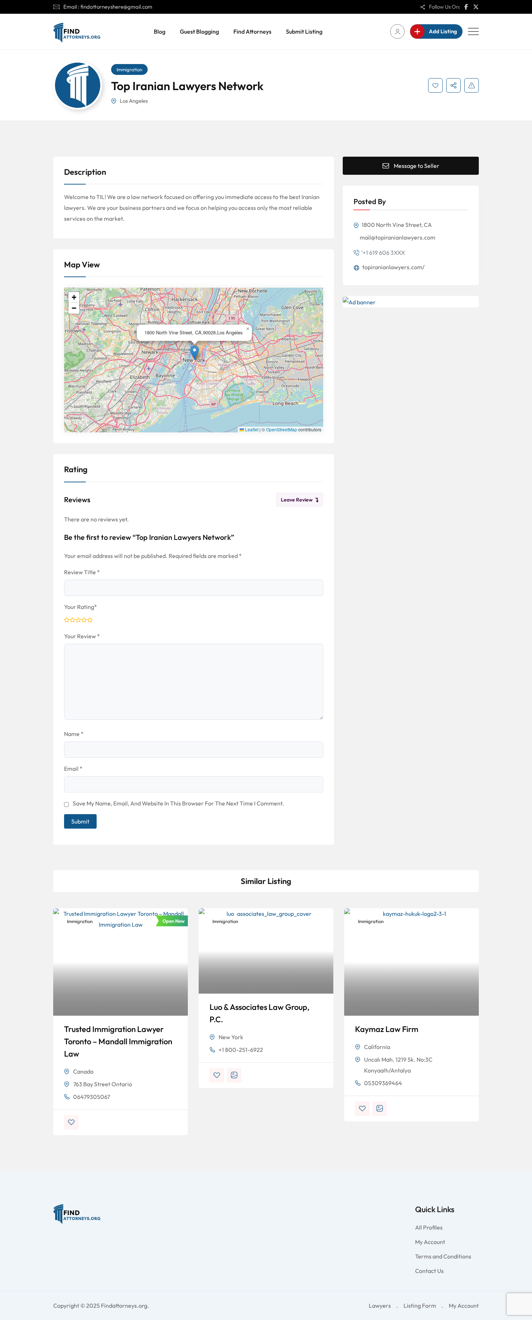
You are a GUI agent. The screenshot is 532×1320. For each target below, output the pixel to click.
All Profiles (429, 1227)
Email (73, 768)
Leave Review (297, 499)
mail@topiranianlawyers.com (397, 237)
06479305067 (91, 1096)
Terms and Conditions (443, 1256)
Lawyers (380, 1305)
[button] (194, 352)
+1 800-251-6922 (241, 1049)
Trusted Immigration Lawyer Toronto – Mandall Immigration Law (118, 1041)
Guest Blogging (199, 31)
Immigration (129, 69)
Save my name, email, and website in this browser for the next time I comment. (178, 803)
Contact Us (429, 1270)
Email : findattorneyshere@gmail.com (107, 6)
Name (74, 733)
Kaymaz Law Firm (386, 1029)
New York (231, 1037)
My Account (430, 1241)
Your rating (80, 606)
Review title (82, 572)
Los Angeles (134, 100)
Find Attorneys (252, 31)
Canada (83, 1071)
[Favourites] (435, 85)
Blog (159, 31)
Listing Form (420, 1305)
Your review (82, 636)
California (377, 1046)
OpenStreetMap (281, 429)
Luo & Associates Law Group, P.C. (259, 1013)
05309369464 (383, 1083)
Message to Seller (416, 165)
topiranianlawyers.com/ (393, 267)
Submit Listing (304, 31)
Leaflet (251, 429)
